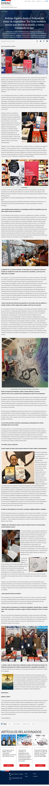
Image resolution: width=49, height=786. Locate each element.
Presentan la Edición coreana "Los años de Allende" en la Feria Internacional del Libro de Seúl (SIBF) (40, 753)
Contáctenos (38, 1)
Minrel (26, 1)
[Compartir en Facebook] (43, 41)
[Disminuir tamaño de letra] (44, 1)
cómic (9, 724)
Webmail (33, 1)
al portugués (30, 669)
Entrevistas (6, 11)
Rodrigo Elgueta (16, 724)
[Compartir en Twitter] (40, 41)
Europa (33, 724)
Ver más (8, 765)
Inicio (2, 11)
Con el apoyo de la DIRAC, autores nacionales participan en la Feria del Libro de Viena (9, 753)
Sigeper (29, 1)
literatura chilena (26, 724)
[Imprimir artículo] (47, 41)
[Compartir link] (37, 41)
